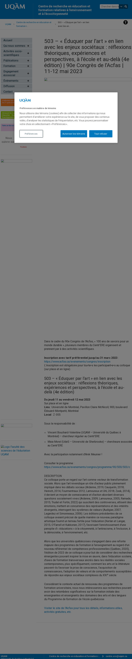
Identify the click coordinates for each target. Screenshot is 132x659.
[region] (66, 117)
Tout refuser (100, 133)
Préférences (31, 133)
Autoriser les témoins (73, 133)
